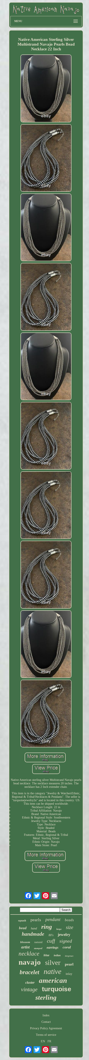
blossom (25, 942)
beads (69, 920)
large (59, 929)
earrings (52, 947)
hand (34, 928)
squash (22, 920)
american (53, 980)
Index (46, 1015)
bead (23, 928)
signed (65, 941)
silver (52, 962)
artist (25, 947)
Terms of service (46, 1034)
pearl (69, 964)
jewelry (64, 934)
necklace (29, 953)
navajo (30, 962)
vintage (29, 989)
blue (46, 955)
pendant (52, 919)
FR (49, 1041)
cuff (51, 941)
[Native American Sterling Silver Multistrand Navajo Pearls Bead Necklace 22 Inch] (46, 88)
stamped (38, 948)
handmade (33, 934)
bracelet (29, 972)
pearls (35, 919)
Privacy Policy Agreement (46, 1028)
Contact (46, 1021)
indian (57, 955)
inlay (69, 973)
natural (38, 942)
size (69, 927)
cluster (30, 982)
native (52, 971)
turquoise (56, 989)
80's (51, 935)
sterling (46, 997)
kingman (69, 956)
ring (46, 926)
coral (67, 947)
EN (43, 1041)
